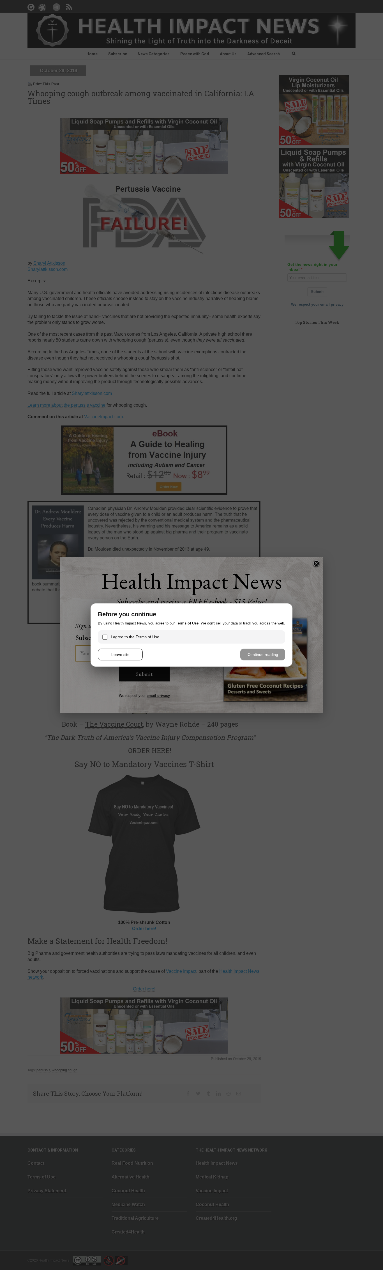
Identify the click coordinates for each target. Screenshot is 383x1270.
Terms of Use (187, 623)
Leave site (120, 654)
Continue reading (263, 654)
